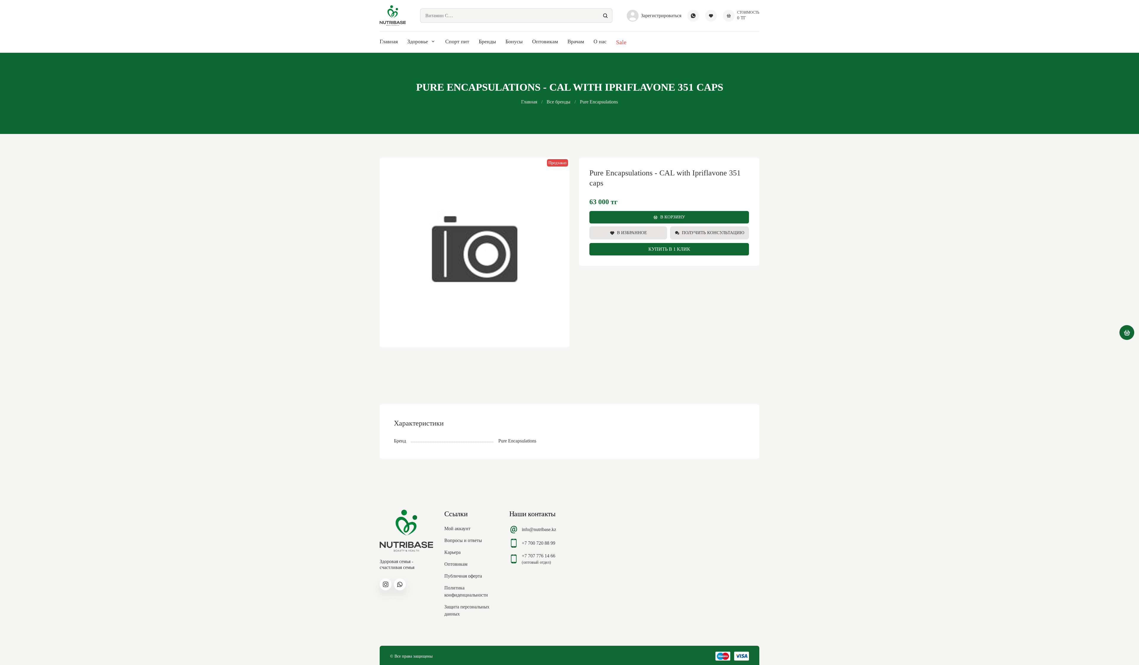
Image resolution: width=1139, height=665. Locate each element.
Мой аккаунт (457, 528)
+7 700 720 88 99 (538, 543)
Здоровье (417, 41)
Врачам (575, 41)
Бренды (487, 41)
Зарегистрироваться (661, 15)
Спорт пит (457, 41)
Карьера (452, 552)
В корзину (672, 217)
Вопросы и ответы (463, 540)
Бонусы (514, 41)
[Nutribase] (393, 15)
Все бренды (558, 101)
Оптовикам (545, 41)
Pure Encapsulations (599, 101)
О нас (600, 41)
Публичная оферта (463, 575)
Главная (389, 41)
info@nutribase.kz (539, 529)
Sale (621, 42)
